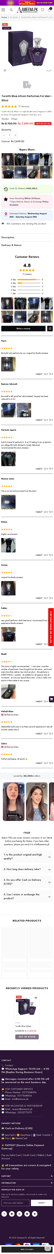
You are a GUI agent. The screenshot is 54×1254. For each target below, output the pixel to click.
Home (4, 17)
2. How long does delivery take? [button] (22, 869)
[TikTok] (27, 1214)
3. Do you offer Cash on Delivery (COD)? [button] (22, 881)
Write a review (23, 328)
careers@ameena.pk (22, 1109)
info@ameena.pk (20, 1099)
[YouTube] (34, 1214)
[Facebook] (4, 1214)
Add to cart (27, 1249)
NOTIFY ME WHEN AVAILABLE (50, 627)
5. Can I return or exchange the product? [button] (21, 896)
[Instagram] (12, 1214)
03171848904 (24, 1095)
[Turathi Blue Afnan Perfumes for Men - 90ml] (27, 1006)
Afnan (14, 119)
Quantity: (6, 129)
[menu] (3, 10)
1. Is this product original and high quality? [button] (23, 856)
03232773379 (24, 1112)
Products (14, 17)
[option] (27, 48)
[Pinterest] (19, 1214)
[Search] (11, 10)
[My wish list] (42, 9)
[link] (27, 3)
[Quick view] (36, 998)
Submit (41, 1203)
